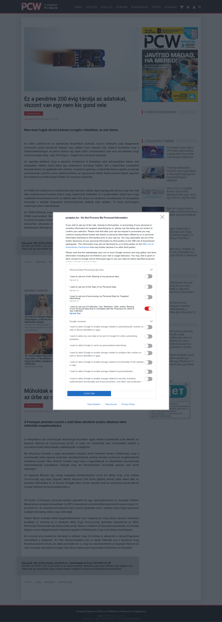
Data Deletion (93, 404)
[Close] (163, 218)
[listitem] (111, 269)
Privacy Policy (128, 404)
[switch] (148, 276)
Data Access (111, 404)
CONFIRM (89, 393)
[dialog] (111, 311)
